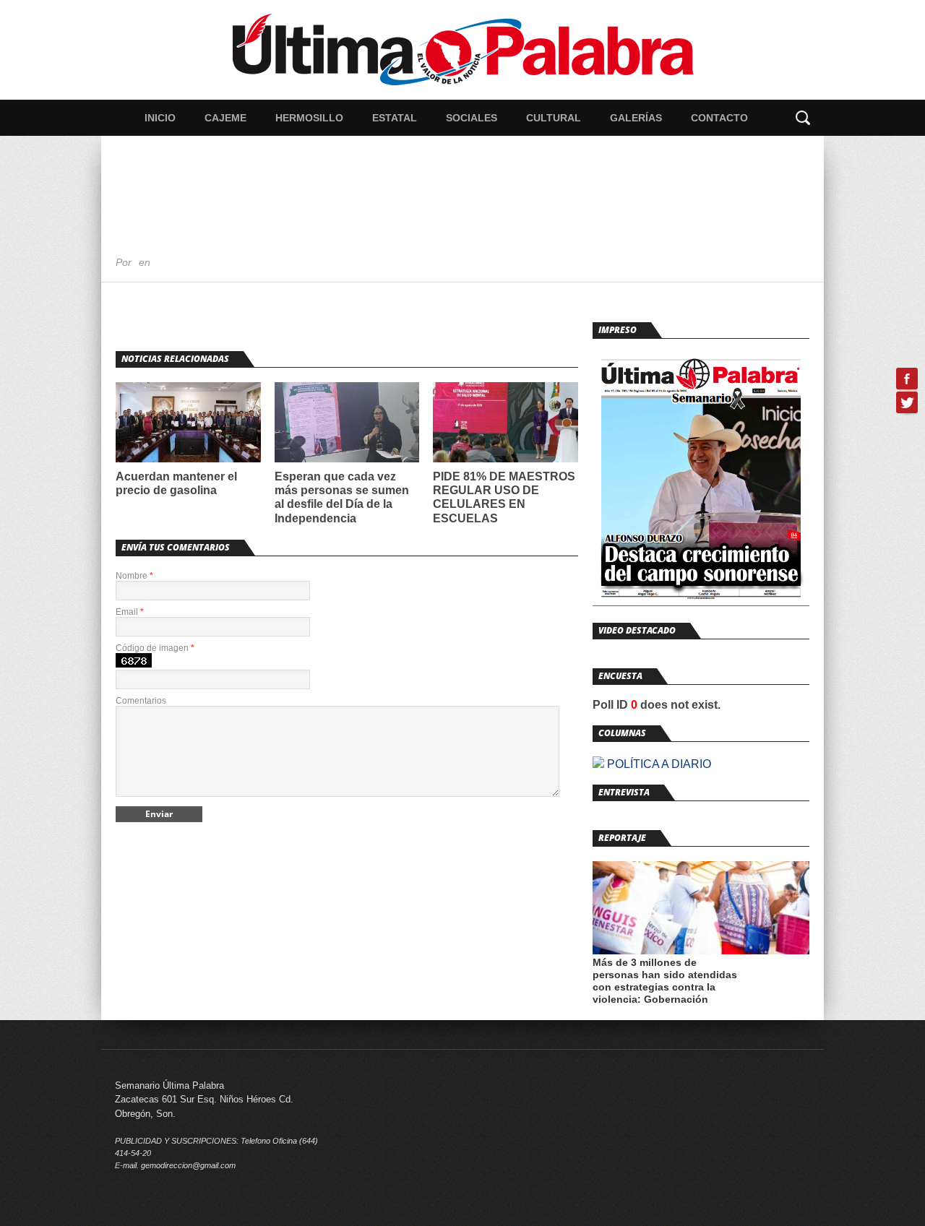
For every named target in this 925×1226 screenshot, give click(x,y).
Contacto (719, 118)
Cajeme (225, 118)
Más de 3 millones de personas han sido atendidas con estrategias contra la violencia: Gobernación (665, 980)
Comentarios (141, 701)
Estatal (394, 118)
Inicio (160, 118)
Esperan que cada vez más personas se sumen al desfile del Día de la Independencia (342, 497)
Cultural (553, 118)
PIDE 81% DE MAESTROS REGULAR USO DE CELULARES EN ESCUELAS (504, 497)
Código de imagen (155, 648)
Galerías (636, 118)
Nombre (134, 576)
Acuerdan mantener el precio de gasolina (176, 483)
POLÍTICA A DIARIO (657, 764)
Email (130, 612)
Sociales (471, 118)
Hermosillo (309, 118)
